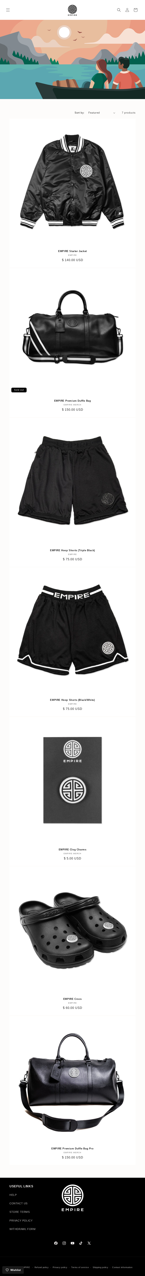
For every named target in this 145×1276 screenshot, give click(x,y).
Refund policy (42, 1267)
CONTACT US (18, 1203)
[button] (8, 10)
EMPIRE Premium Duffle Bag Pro (72, 1148)
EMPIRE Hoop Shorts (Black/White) (72, 700)
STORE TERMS (19, 1211)
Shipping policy (100, 1267)
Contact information (122, 1267)
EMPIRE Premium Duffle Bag (72, 400)
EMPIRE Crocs (72, 999)
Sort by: (79, 112)
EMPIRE (26, 1267)
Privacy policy (60, 1267)
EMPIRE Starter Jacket (72, 251)
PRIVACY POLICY (20, 1220)
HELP (13, 1194)
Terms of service (80, 1267)
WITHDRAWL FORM (22, 1229)
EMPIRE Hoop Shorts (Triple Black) (72, 550)
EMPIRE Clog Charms (72, 849)
